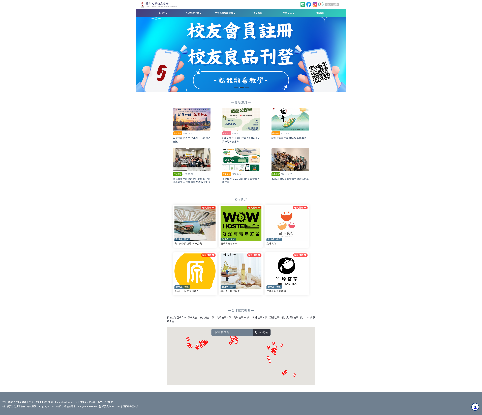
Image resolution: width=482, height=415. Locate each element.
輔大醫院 (31, 406)
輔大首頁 (7, 406)
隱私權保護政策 (130, 406)
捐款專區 (320, 13)
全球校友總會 (193, 13)
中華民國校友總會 (224, 13)
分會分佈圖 (256, 13)
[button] (275, 354)
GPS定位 (263, 332)
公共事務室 (19, 406)
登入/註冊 (332, 4)
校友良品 (287, 13)
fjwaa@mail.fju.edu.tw (66, 402)
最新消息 (161, 13)
